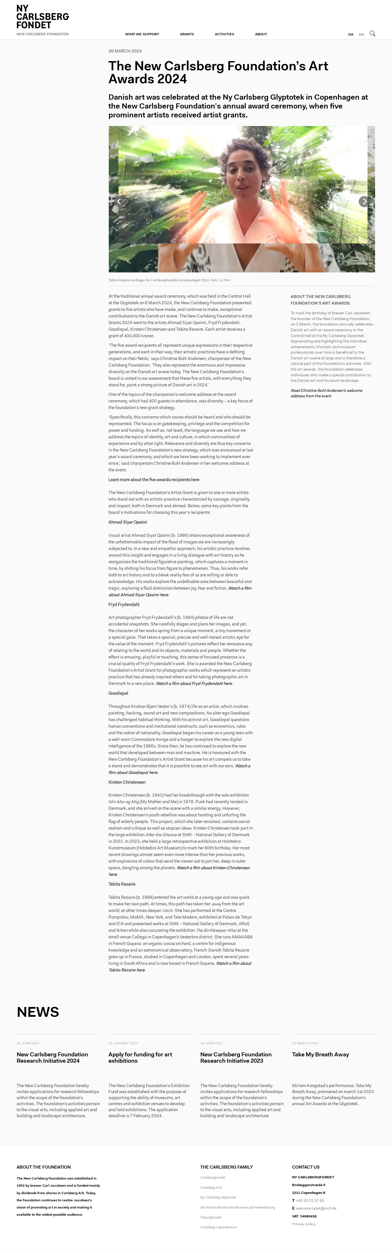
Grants (187, 34)
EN (361, 34)
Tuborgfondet (210, 1217)
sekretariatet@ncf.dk (316, 1209)
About (261, 34)
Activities (224, 34)
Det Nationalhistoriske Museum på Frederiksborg (237, 1207)
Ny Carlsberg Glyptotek (218, 1197)
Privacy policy (304, 1224)
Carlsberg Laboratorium (218, 1227)
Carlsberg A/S (211, 1188)
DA (350, 34)
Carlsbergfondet (212, 1178)
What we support (142, 34)
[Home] (58, 19)
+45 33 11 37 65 (310, 1201)
